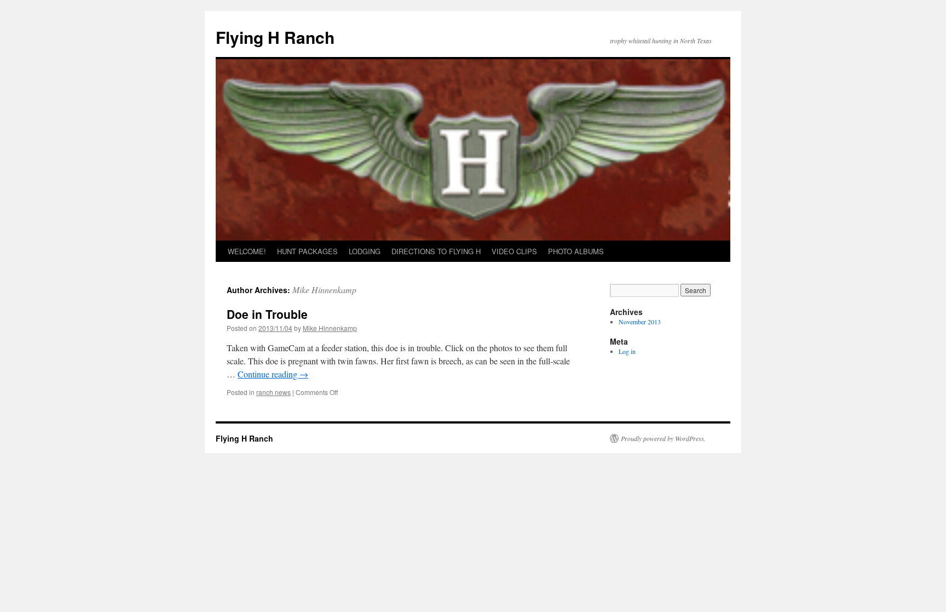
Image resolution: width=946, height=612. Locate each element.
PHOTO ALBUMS (576, 251)
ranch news (273, 392)
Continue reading (273, 374)
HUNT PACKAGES (307, 251)
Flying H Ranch (275, 37)
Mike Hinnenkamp (324, 289)
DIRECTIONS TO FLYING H (436, 251)
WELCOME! (247, 251)
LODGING (364, 251)
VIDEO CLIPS (514, 251)
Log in (627, 351)
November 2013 (640, 321)
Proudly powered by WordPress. (663, 438)
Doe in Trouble (267, 314)
